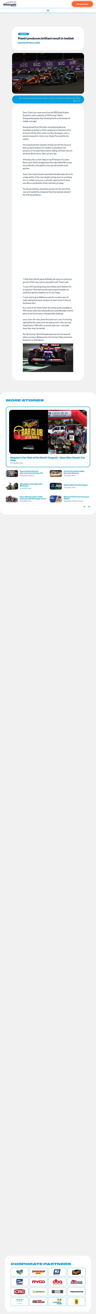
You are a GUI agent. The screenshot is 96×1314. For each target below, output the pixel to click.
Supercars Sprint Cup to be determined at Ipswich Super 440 (31, 472)
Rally (29, 488)
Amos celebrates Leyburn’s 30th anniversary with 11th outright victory (33, 497)
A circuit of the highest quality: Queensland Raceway (74, 472)
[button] (48, 10)
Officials (74, 501)
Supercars (31, 475)
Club (21, 463)
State (74, 475)
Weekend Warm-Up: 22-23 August (76, 485)
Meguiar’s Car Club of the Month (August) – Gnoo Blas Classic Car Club (47, 459)
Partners (80, 501)
